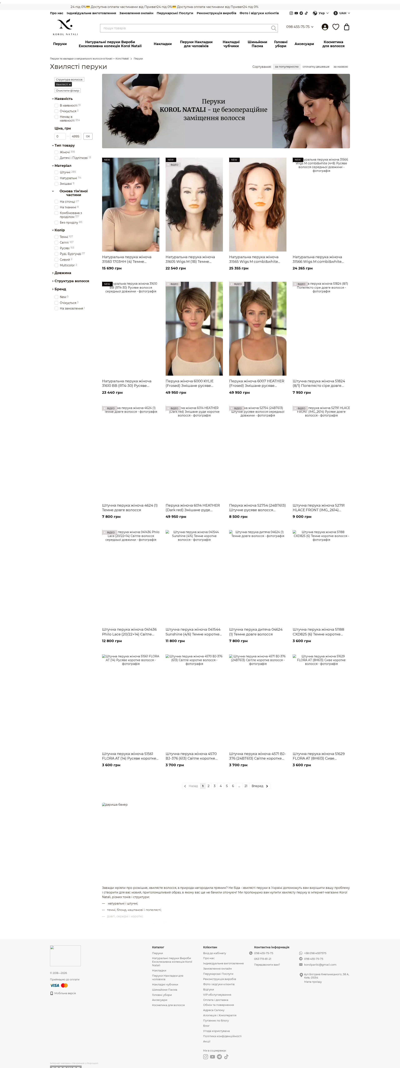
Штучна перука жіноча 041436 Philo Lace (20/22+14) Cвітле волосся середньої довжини (129, 634)
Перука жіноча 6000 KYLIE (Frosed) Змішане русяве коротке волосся (190, 385)
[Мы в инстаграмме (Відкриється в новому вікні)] (291, 13)
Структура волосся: (69, 79)
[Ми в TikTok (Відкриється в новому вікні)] (306, 13)
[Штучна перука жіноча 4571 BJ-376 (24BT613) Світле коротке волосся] (257, 701)
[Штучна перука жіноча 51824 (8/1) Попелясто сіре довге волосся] (321, 329)
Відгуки (208, 989)
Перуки (60, 44)
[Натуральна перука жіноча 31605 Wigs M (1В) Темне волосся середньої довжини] (194, 205)
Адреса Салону (213, 1010)
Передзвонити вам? (267, 964)
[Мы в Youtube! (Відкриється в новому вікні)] (296, 13)
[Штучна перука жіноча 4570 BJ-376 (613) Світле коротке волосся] (194, 701)
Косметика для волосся (333, 44)
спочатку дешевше (316, 66)
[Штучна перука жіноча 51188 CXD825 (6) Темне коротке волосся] (321, 577)
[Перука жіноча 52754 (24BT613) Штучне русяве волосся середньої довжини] (257, 453)
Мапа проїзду (313, 981)
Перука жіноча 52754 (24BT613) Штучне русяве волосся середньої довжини (257, 510)
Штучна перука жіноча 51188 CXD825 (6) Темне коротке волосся (318, 634)
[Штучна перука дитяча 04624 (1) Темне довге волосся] (257, 577)
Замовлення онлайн (136, 13)
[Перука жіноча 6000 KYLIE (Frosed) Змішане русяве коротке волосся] (194, 329)
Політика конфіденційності (222, 1036)
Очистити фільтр (67, 90)
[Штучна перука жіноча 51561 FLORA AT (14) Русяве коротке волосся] (130, 701)
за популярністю (287, 66)
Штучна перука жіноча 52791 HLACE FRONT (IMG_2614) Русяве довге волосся (319, 510)
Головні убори (281, 44)
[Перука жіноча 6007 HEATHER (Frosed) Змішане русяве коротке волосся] (257, 329)
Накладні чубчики (231, 44)
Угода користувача (216, 1031)
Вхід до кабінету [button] (214, 953)
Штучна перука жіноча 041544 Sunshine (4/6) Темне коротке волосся (193, 634)
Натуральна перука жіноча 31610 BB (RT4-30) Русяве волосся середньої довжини (128, 385)
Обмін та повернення (218, 1004)
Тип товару (65, 145)
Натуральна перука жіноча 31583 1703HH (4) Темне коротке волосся (126, 261)
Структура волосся (72, 281)
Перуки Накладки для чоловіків (196, 44)
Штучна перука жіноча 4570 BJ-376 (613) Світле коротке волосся (191, 758)
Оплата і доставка (215, 999)
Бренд (60, 289)
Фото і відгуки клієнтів (259, 13)
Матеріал (63, 165)
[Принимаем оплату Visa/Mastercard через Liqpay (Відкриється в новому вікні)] (59, 985)
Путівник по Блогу (216, 1020)
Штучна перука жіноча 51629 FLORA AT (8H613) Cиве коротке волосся (319, 758)
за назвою (341, 66)
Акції (206, 1041)
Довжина (63, 273)
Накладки (163, 44)
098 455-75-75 (298, 27)
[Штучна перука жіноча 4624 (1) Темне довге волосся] (130, 453)
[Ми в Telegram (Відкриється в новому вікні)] (301, 13)
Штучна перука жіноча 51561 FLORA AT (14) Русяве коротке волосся (129, 758)
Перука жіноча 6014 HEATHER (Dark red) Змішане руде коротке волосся (193, 510)
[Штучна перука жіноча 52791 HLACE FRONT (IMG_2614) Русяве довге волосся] (321, 453)
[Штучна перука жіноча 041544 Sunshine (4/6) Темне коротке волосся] (194, 577)
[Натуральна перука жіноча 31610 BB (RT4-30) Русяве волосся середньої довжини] (130, 329)
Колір (60, 230)
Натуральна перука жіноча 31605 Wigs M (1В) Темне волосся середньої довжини (192, 261)
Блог (206, 1025)
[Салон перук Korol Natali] (65, 955)
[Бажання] (335, 27)
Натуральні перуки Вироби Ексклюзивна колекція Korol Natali (110, 44)
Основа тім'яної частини (74, 193)
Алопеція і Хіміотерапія (219, 1015)
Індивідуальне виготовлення (91, 13)
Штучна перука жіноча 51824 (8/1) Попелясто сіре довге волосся (319, 385)
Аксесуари (304, 44)
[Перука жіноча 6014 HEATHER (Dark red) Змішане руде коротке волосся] (194, 453)
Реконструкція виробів (216, 13)
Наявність (64, 99)
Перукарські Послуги (175, 13)
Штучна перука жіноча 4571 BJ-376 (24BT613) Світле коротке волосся (257, 758)
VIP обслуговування (217, 994)
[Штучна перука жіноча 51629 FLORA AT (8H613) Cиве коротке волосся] (321, 701)
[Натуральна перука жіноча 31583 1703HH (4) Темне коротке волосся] (130, 205)
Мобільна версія (65, 993)
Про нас (56, 13)
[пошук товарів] (274, 28)
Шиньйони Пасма (257, 44)
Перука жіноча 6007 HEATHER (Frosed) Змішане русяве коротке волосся (256, 385)
